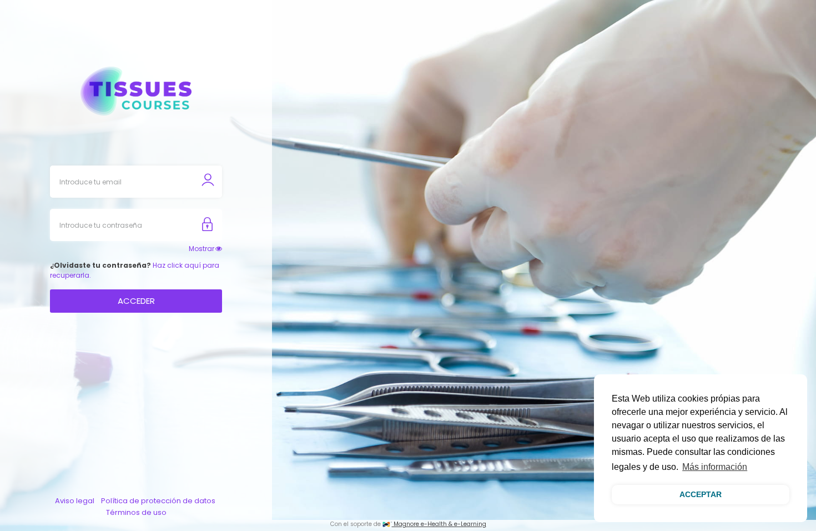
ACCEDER (136, 301)
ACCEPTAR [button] (700, 494)
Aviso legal (74, 500)
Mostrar (201, 248)
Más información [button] (714, 467)
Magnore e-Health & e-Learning (439, 524)
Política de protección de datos (158, 500)
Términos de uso (136, 512)
